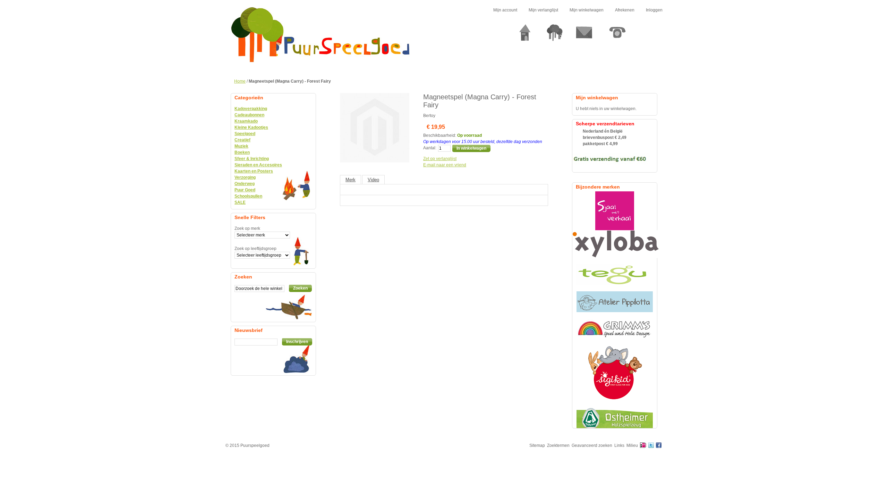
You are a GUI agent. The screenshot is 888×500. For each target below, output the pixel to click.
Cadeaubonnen (249, 114)
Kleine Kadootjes (251, 127)
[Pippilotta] (614, 301)
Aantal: (429, 147)
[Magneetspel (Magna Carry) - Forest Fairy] (374, 96)
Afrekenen (624, 10)
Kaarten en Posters (253, 171)
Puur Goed (244, 190)
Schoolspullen (248, 196)
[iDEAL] (643, 445)
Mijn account (505, 10)
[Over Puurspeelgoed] (555, 35)
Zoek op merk (247, 228)
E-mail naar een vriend (444, 164)
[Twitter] (651, 445)
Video (373, 179)
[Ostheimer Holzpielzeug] (614, 417)
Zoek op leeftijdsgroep (255, 248)
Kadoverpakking (250, 108)
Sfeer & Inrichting (251, 158)
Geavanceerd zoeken (592, 445)
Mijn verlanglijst (543, 10)
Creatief (242, 140)
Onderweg (244, 183)
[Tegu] (614, 274)
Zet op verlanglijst (439, 158)
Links (619, 445)
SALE (240, 202)
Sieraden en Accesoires (258, 164)
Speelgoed (244, 133)
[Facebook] (658, 445)
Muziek (241, 146)
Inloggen (654, 10)
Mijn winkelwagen (587, 10)
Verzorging (245, 177)
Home (240, 81)
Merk (350, 179)
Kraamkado (246, 121)
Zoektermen (558, 445)
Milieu (632, 445)
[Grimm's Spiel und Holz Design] (614, 328)
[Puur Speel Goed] (320, 34)
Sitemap (537, 445)
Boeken (242, 152)
